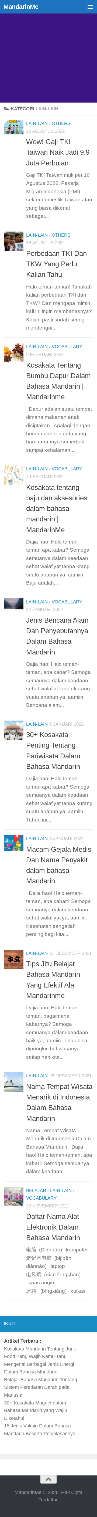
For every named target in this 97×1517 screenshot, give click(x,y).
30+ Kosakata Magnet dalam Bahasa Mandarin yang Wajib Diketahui (35, 1410)
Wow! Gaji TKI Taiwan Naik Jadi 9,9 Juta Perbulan (57, 152)
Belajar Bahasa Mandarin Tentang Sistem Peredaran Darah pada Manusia (40, 1387)
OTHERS (61, 123)
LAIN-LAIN (37, 123)
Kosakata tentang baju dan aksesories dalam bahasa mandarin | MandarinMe (56, 508)
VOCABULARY (67, 346)
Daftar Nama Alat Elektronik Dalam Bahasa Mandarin (53, 1227)
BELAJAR (36, 1190)
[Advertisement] (48, 51)
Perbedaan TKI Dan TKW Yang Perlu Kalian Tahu (56, 264)
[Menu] (90, 6)
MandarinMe (21, 6)
